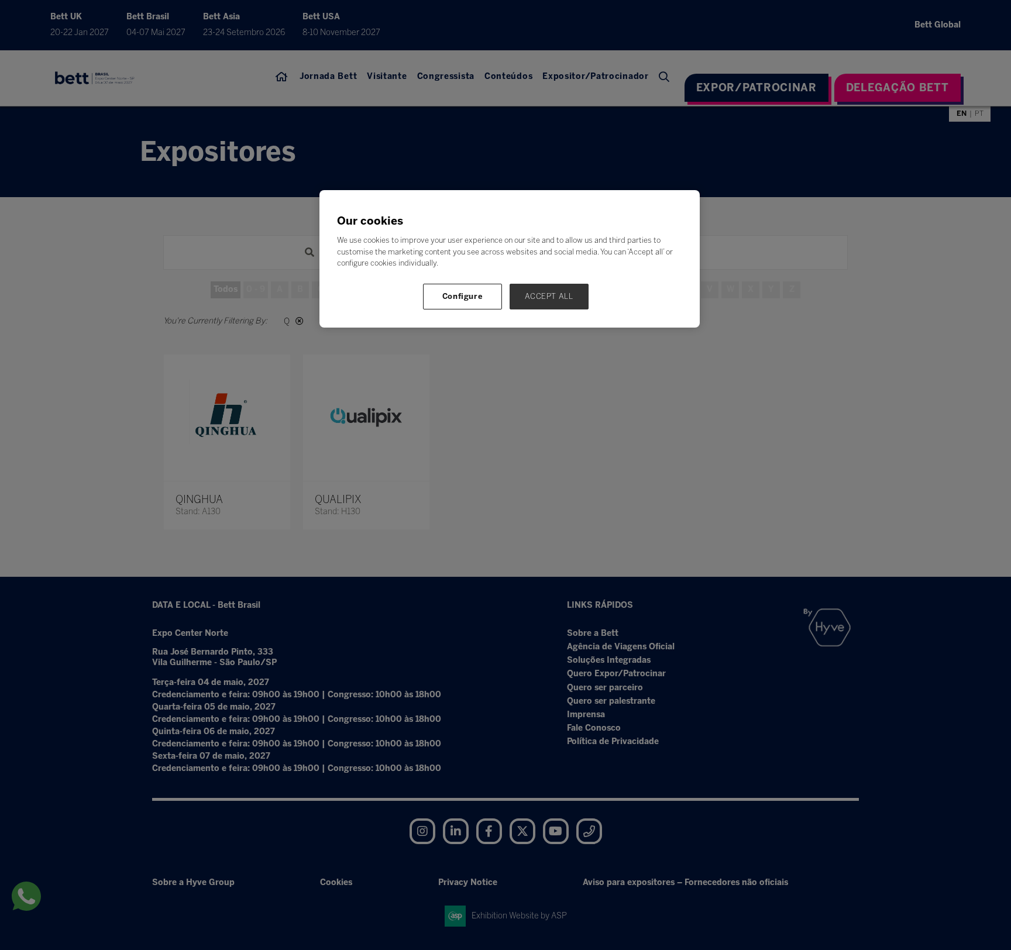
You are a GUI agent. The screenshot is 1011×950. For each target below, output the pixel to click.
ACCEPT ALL (549, 296)
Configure (462, 296)
